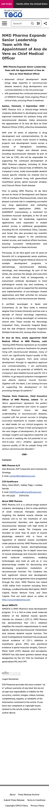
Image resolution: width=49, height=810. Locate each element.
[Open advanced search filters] (38, 23)
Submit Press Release (14, 800)
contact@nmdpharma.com (22, 476)
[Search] (32, 23)
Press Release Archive (28, 794)
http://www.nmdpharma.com (16, 599)
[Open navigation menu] (4, 23)
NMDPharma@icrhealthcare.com (25, 492)
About (13, 794)
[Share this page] (45, 23)
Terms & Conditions (36, 800)
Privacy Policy (37, 805)
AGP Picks (7, 4)
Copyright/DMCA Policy (16, 805)
